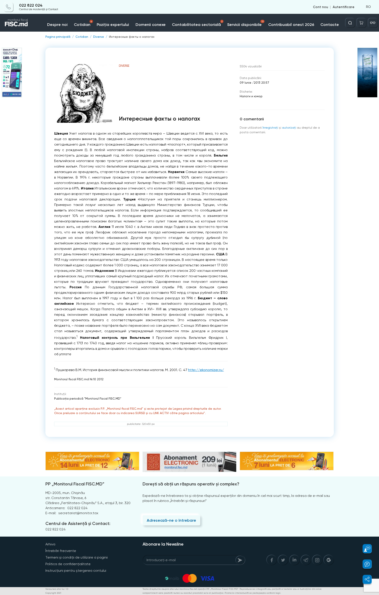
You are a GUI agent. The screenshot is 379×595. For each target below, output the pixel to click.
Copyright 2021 (53, 593)
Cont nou (320, 7)
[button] (365, 548)
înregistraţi (270, 127)
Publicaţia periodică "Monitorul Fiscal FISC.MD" (87, 398)
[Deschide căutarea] (350, 22)
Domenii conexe (151, 24)
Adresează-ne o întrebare (171, 520)
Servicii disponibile (245, 23)
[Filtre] (372, 22)
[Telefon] (8, 7)
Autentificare (343, 7)
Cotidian (83, 23)
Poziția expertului (113, 24)
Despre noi (57, 24)
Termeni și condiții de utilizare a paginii (76, 557)
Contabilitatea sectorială (197, 23)
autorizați (289, 127)
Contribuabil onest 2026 (291, 24)
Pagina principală (57, 36)
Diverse (98, 36)
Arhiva (50, 544)
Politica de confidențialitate (68, 564)
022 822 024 (31, 5)
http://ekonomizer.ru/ (206, 370)
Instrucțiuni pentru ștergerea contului (75, 570)
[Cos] (361, 22)
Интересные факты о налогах (131, 36)
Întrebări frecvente (60, 551)
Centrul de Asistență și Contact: (77, 523)
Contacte (329, 24)
